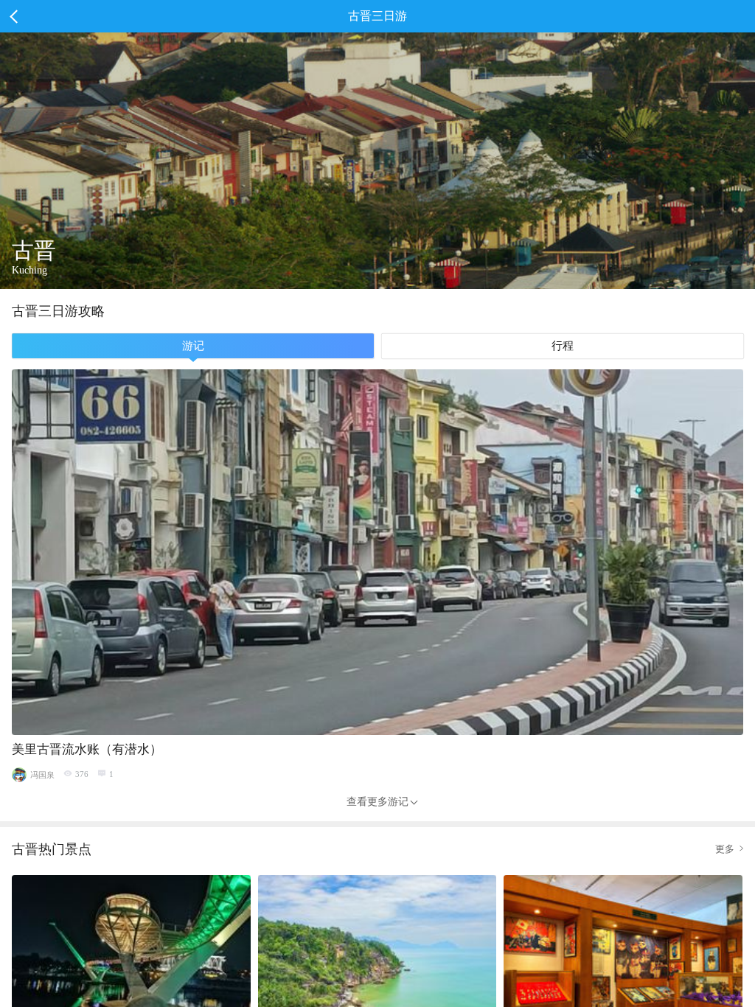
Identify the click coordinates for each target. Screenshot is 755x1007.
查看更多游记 (377, 801)
